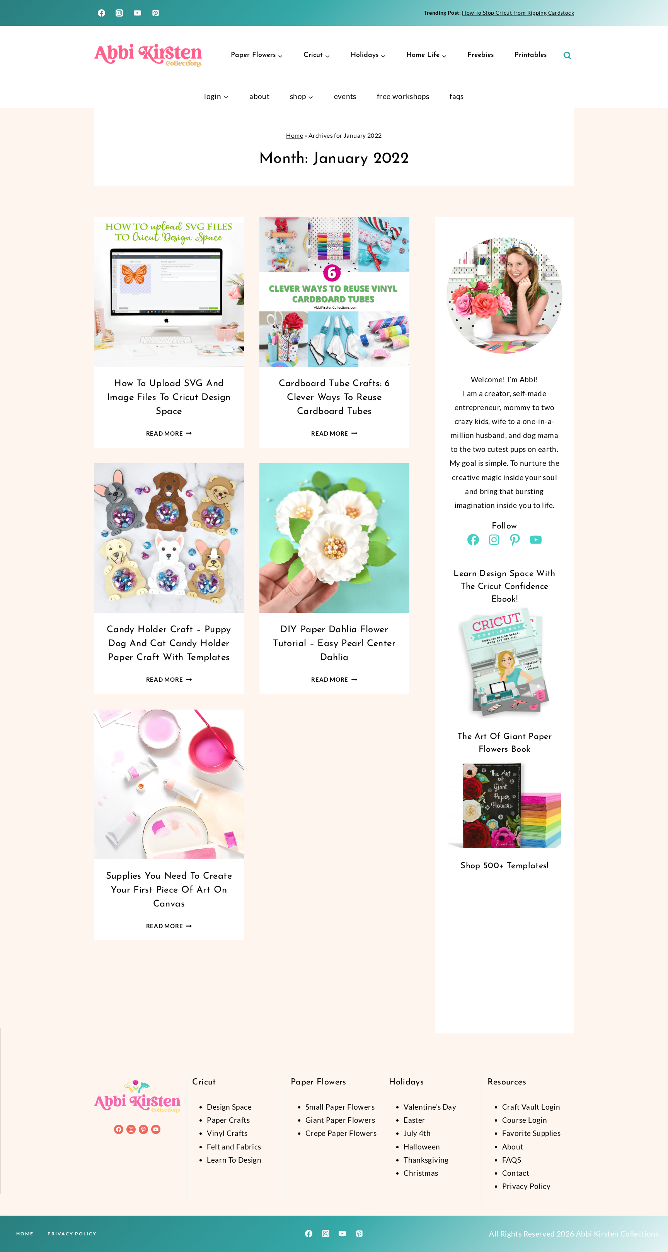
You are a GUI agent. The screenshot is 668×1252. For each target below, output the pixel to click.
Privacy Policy (526, 1186)
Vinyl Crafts (227, 1133)
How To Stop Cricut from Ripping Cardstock (518, 12)
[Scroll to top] (649, 1221)
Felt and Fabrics (234, 1146)
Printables (531, 55)
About (259, 96)
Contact (516, 1172)
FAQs (457, 96)
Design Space (229, 1106)
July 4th (417, 1133)
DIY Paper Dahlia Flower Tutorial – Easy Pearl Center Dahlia (334, 643)
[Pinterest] (155, 13)
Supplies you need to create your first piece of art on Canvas (169, 890)
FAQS (511, 1159)
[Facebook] (101, 13)
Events (345, 96)
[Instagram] (119, 13)
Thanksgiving (426, 1159)
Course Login (524, 1119)
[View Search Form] (567, 55)
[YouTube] (137, 13)
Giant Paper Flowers (340, 1119)
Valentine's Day (430, 1106)
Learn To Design (234, 1159)
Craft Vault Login (531, 1106)
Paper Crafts (228, 1119)
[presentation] (169, 292)
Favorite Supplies (531, 1133)
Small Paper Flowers (340, 1106)
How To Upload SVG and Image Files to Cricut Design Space (169, 397)
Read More (169, 433)
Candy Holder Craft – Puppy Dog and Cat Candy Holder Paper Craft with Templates (169, 643)
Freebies (480, 55)
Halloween (422, 1146)
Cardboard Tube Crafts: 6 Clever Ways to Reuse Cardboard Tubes (334, 397)
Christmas (421, 1172)
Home (294, 135)
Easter (414, 1119)
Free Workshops (403, 96)
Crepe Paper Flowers (341, 1133)
